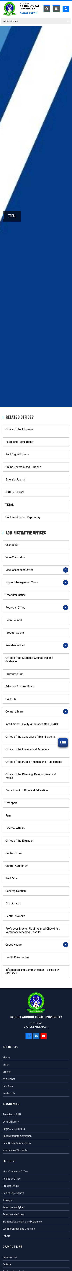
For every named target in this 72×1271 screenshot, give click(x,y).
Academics (11, 1104)
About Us (10, 1047)
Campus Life (12, 1246)
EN (56, 8)
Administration (10, 21)
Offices (9, 1161)
